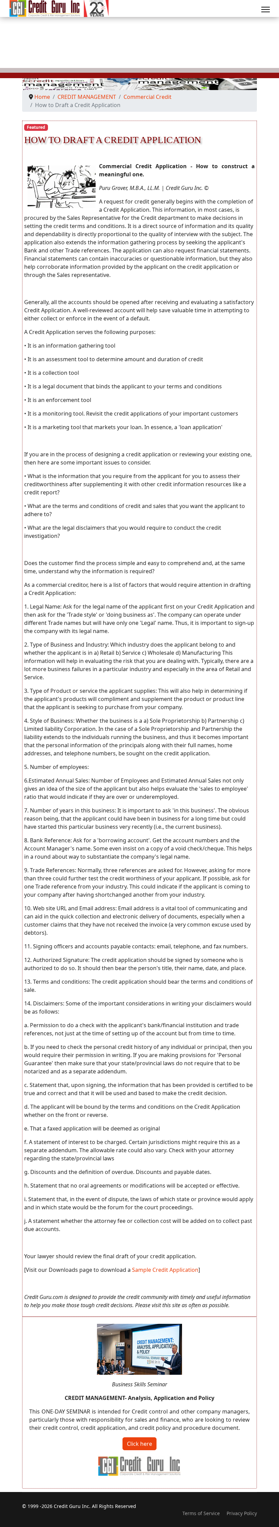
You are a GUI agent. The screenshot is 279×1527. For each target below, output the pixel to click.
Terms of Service (201, 1513)
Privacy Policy (242, 1513)
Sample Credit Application (165, 1270)
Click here (139, 1443)
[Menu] (265, 9)
